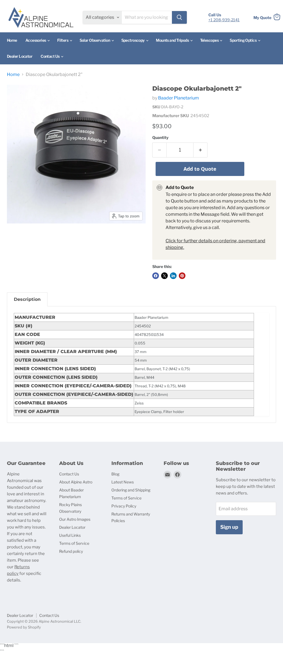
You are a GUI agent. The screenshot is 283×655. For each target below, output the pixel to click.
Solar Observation (95, 40)
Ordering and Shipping (130, 490)
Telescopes (209, 40)
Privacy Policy (123, 506)
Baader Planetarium (178, 98)
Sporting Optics (243, 40)
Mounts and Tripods (172, 40)
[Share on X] (164, 275)
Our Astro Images (74, 519)
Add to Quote (200, 168)
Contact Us (50, 56)
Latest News (122, 482)
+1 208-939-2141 (224, 19)
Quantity (160, 137)
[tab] (27, 299)
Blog (115, 474)
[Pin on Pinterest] (182, 275)
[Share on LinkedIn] (173, 275)
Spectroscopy (133, 40)
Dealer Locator (19, 56)
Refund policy (71, 551)
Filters (63, 40)
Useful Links (70, 535)
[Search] (179, 17)
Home (12, 40)
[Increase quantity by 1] (200, 150)
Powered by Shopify (24, 627)
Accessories (36, 40)
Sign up (229, 527)
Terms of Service (74, 543)
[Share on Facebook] (155, 275)
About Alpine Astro (75, 482)
